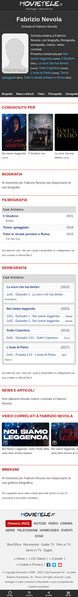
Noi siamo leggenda (14, 153)
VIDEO (53, 523)
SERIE (10, 530)
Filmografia (55, 93)
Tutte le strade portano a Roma (44, 77)
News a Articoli (25, 93)
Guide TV (47, 544)
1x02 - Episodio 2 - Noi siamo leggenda (32, 320)
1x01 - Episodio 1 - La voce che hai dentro (34, 294)
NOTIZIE (40, 523)
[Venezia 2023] (18, 523)
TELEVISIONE (27, 530)
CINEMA (66, 523)
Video (41, 93)
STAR (39, 536)
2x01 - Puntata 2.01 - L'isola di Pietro (31, 354)
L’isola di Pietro (41, 72)
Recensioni (31, 544)
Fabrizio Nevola (39, 19)
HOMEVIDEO (49, 530)
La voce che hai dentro (53, 63)
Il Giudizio (68, 58)
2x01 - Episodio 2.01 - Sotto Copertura (32, 337)
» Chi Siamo (37, 558)
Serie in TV (33, 550)
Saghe (47, 550)
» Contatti (56, 558)
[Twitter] (54, 565)
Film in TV (63, 544)
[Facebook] (48, 565)
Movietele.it (39, 3)
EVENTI (67, 530)
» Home (19, 558)
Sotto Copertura (49, 68)
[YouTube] (60, 565)
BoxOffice (14, 544)
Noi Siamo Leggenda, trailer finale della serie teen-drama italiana (25, 450)
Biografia (7, 93)
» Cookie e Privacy (29, 564)
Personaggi (31, 9)
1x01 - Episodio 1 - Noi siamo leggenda (32, 316)
